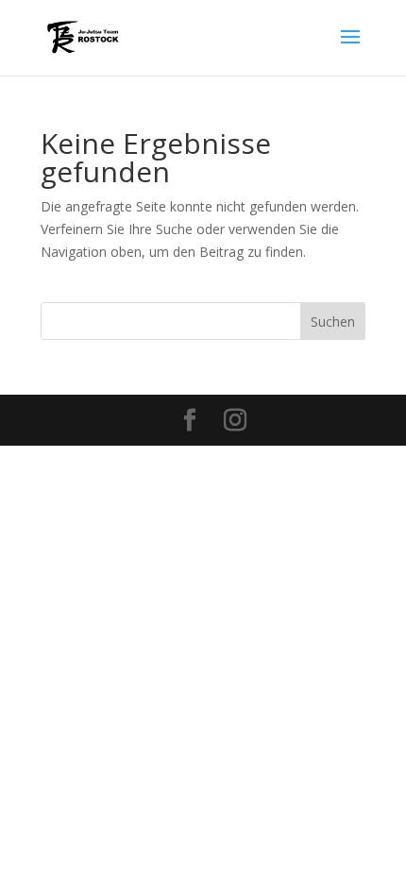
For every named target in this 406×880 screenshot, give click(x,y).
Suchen (333, 321)
